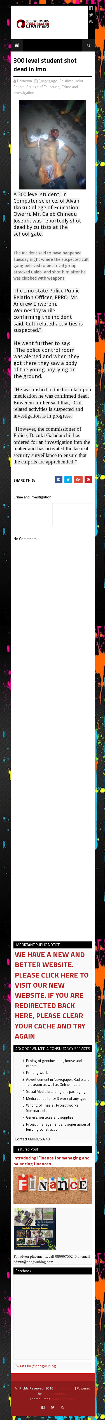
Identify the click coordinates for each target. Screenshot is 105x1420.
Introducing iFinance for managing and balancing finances (51, 1161)
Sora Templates (63, 1399)
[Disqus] (52, 711)
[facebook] (91, 8)
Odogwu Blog (64, 1388)
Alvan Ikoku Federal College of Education (48, 84)
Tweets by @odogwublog (35, 1366)
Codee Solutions (55, 1393)
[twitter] (91, 14)
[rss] (91, 21)
